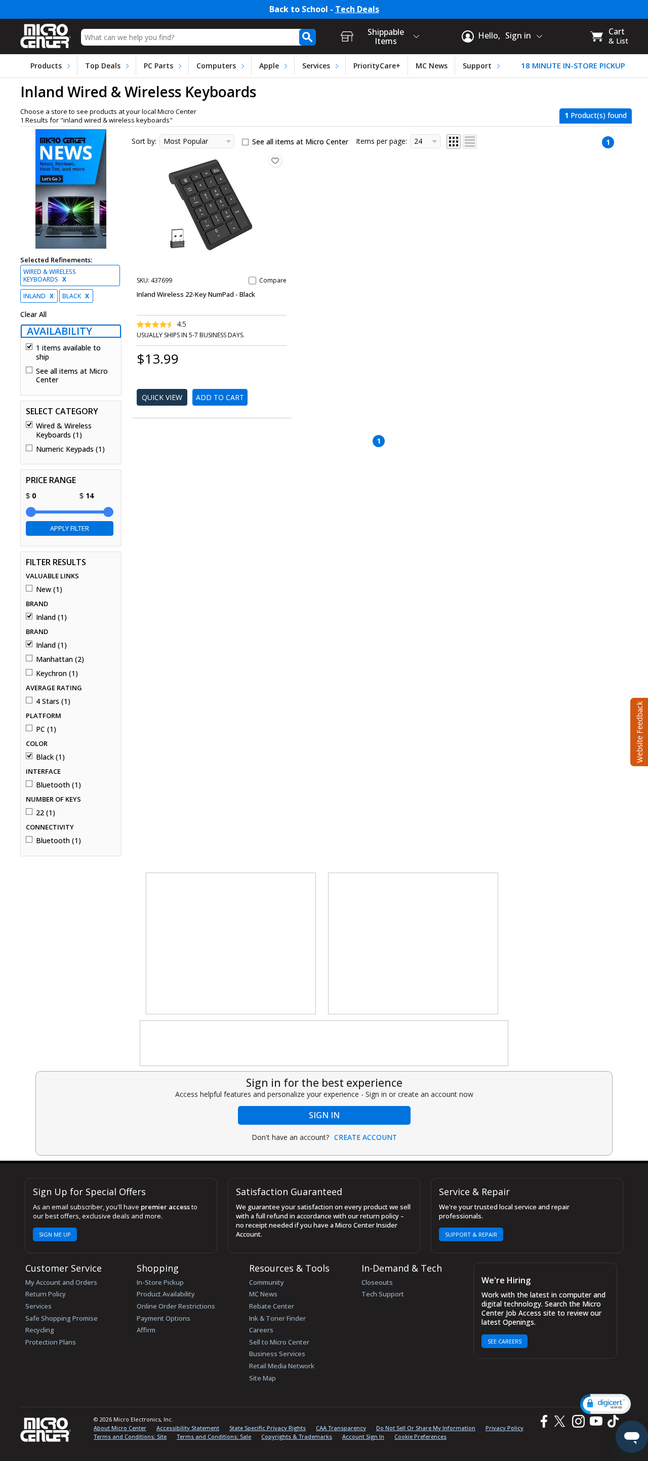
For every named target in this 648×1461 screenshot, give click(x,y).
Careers (261, 1329)
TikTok (611, 1421)
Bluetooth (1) (58, 784)
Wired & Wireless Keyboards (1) (64, 430)
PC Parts (158, 65)
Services (316, 65)
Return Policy (45, 1293)
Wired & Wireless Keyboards (49, 275)
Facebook (543, 1421)
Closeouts (377, 1282)
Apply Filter (69, 528)
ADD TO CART (220, 397)
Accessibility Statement (187, 1428)
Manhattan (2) (60, 659)
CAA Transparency (341, 1428)
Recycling (39, 1329)
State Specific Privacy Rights (267, 1428)
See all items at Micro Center (72, 375)
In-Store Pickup (160, 1282)
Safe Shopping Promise (61, 1318)
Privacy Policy (504, 1428)
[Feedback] (638, 731)
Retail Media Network (281, 1365)
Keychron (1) (57, 673)
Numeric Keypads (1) (70, 449)
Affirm (146, 1329)
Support (477, 65)
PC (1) (46, 729)
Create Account (365, 1137)
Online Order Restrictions (176, 1306)
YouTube (595, 1421)
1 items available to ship (68, 352)
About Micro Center (120, 1428)
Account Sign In (363, 1436)
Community (266, 1282)
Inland (38, 296)
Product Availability (166, 1293)
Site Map (262, 1378)
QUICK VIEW (162, 397)
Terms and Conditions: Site (130, 1436)
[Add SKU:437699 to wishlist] (275, 160)
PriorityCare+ (376, 65)
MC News (432, 65)
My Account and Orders (61, 1282)
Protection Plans (50, 1342)
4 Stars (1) (53, 701)
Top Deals (102, 65)
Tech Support (382, 1293)
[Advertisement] (231, 944)
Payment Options (163, 1318)
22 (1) (45, 812)
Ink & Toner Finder (277, 1318)
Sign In (324, 1115)
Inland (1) (51, 617)
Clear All (33, 314)
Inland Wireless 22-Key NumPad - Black (196, 294)
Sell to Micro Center (279, 1342)
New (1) (49, 589)
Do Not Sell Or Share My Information (425, 1428)
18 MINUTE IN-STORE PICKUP (573, 65)
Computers (216, 65)
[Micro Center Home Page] (45, 32)
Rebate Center (271, 1306)
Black (75, 296)
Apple (269, 65)
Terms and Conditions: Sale (214, 1436)
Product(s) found (595, 115)
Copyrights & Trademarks (296, 1436)
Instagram (578, 1421)
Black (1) (50, 757)
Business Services (277, 1353)
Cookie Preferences (420, 1436)
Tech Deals (357, 9)
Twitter (561, 1421)
